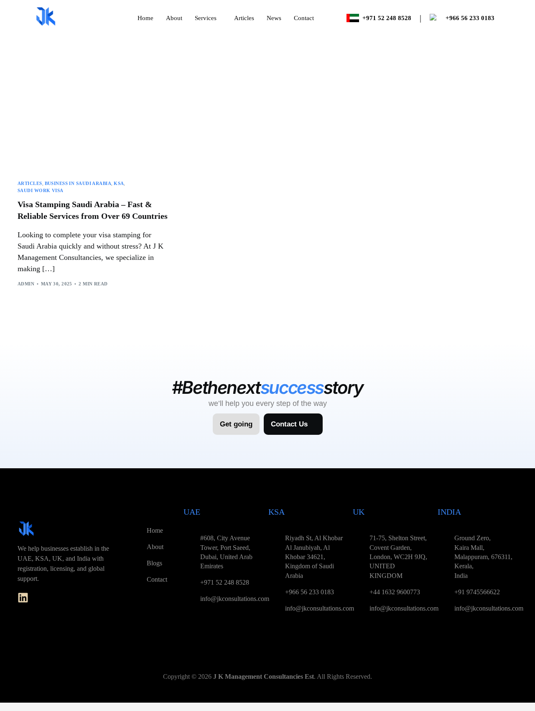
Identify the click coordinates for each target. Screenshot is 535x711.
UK (358, 511)
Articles (244, 18)
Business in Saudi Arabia (78, 183)
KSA (119, 183)
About (174, 18)
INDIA (449, 511)
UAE (191, 511)
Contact (304, 18)
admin (26, 283)
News (274, 18)
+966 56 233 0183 (470, 18)
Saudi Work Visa (41, 190)
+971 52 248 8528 (386, 18)
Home (145, 18)
